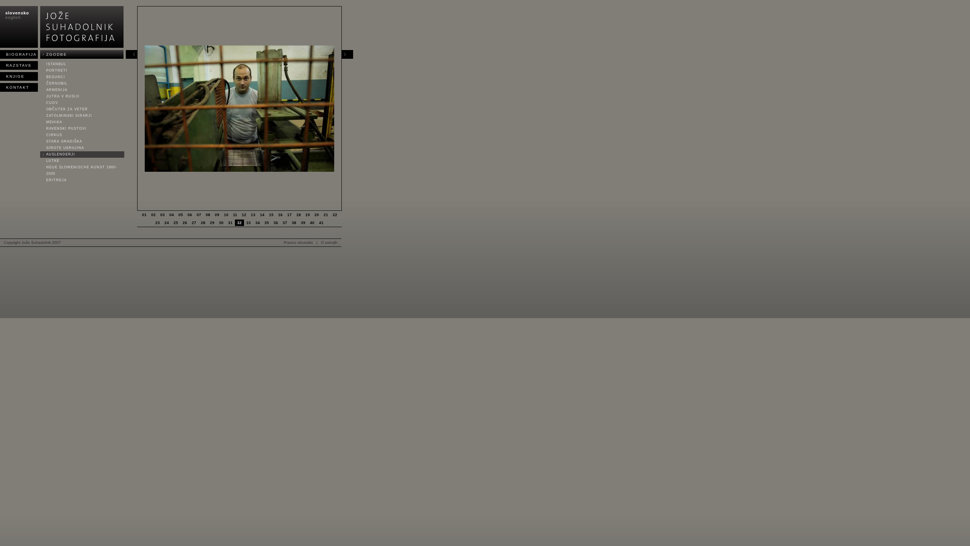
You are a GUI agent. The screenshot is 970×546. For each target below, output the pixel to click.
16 (280, 215)
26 (185, 223)
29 (212, 223)
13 (253, 215)
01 (144, 215)
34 (257, 223)
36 (276, 223)
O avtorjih (329, 242)
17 (289, 215)
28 (203, 223)
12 (244, 215)
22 (335, 215)
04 (171, 215)
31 (230, 223)
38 (294, 223)
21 (326, 215)
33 (248, 223)
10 (226, 215)
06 (190, 215)
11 (235, 215)
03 (162, 215)
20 (316, 215)
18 (298, 215)
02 (153, 215)
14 (262, 215)
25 (176, 223)
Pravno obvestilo (298, 242)
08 (208, 215)
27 (194, 223)
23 (157, 223)
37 (285, 223)
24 (166, 223)
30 (221, 223)
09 (217, 215)
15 (271, 215)
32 (239, 223)
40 (312, 223)
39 (303, 223)
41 (321, 223)
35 (266, 223)
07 (199, 215)
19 (307, 215)
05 (180, 215)
